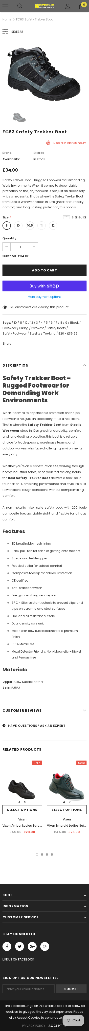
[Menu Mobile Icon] (5, 6)
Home (6, 19)
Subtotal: (9, 256)
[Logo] (44, 6)
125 (12, 307)
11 (42, 225)
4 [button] (52, 854)
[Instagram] (44, 946)
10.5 (30, 225)
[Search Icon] (19, 6)
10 (18, 225)
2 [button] (42, 854)
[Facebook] (6, 946)
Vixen (22, 819)
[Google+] (32, 946)
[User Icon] (67, 6)
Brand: (7, 153)
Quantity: (9, 238)
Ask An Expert (53, 726)
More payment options (45, 297)
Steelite (38, 153)
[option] (44, 74)
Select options (22, 809)
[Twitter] (19, 946)
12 (53, 225)
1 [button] (37, 854)
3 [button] (47, 854)
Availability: (11, 159)
